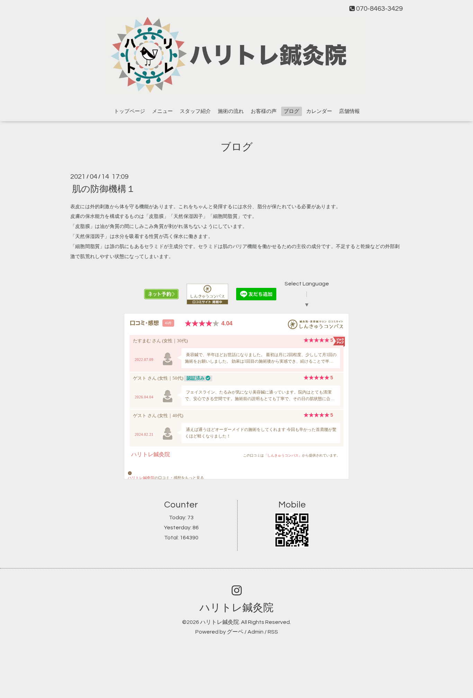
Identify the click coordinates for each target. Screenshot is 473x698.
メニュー (162, 111)
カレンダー (319, 111)
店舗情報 (349, 111)
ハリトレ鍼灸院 (236, 607)
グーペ (235, 632)
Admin (256, 632)
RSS (273, 632)
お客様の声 (264, 111)
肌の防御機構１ (103, 188)
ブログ (291, 111)
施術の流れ (231, 111)
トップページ (129, 111)
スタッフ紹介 (195, 111)
